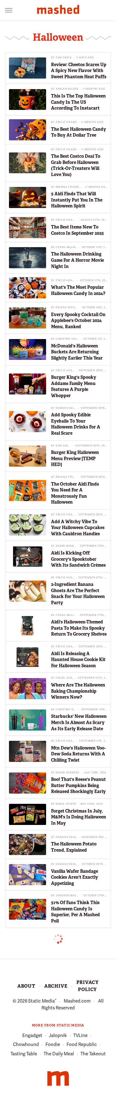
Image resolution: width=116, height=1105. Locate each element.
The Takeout (93, 1054)
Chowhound (26, 1044)
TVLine (80, 1035)
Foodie (52, 1044)
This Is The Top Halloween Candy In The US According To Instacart (78, 102)
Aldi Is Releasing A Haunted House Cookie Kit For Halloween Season (78, 659)
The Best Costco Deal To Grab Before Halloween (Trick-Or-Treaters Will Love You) (75, 165)
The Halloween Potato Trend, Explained (74, 847)
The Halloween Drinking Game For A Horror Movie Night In (77, 260)
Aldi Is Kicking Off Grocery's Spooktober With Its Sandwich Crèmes (78, 559)
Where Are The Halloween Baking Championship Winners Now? (78, 691)
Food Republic (82, 1044)
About (26, 986)
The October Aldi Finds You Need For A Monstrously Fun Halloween (75, 493)
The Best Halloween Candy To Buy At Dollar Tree (78, 132)
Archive (55, 986)
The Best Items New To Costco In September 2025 (77, 230)
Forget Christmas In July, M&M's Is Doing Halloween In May (78, 817)
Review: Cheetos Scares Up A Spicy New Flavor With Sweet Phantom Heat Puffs (78, 70)
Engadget (32, 1035)
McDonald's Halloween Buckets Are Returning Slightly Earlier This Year (77, 352)
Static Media (41, 1001)
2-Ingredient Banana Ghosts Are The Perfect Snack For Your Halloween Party (78, 593)
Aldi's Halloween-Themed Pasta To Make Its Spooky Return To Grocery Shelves (79, 628)
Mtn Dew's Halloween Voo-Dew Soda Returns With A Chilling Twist (78, 754)
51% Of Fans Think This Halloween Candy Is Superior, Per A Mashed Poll (75, 912)
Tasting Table (24, 1054)
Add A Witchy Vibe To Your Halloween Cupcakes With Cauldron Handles (78, 528)
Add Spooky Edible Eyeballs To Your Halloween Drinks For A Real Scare (75, 424)
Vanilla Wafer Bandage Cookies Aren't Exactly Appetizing (74, 877)
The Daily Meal (59, 1054)
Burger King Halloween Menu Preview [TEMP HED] (75, 458)
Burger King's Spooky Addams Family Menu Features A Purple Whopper (73, 386)
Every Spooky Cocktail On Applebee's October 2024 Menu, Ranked (78, 320)
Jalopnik (58, 1035)
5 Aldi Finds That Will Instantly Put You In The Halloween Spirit (76, 200)
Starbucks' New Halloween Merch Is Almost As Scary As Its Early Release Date (79, 722)
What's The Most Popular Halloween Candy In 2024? (78, 290)
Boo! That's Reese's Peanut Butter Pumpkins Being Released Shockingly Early (78, 785)
